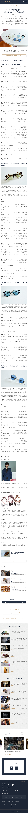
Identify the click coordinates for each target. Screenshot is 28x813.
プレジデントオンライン (6, 806)
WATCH (16, 790)
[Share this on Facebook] (5, 602)
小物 (21, 618)
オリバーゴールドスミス (13, 188)
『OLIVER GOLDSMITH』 (16, 186)
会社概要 (3, 801)
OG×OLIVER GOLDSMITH (9, 615)
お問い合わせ (13, 804)
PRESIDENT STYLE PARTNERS (13, 797)
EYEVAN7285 (6, 613)
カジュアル (21, 615)
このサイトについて (5, 804)
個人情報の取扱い (15, 801)
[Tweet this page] (11, 602)
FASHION (4, 790)
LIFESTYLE (5, 793)
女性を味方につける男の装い (10, 618)
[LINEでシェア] (17, 602)
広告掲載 (8, 801)
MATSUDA (15, 613)
